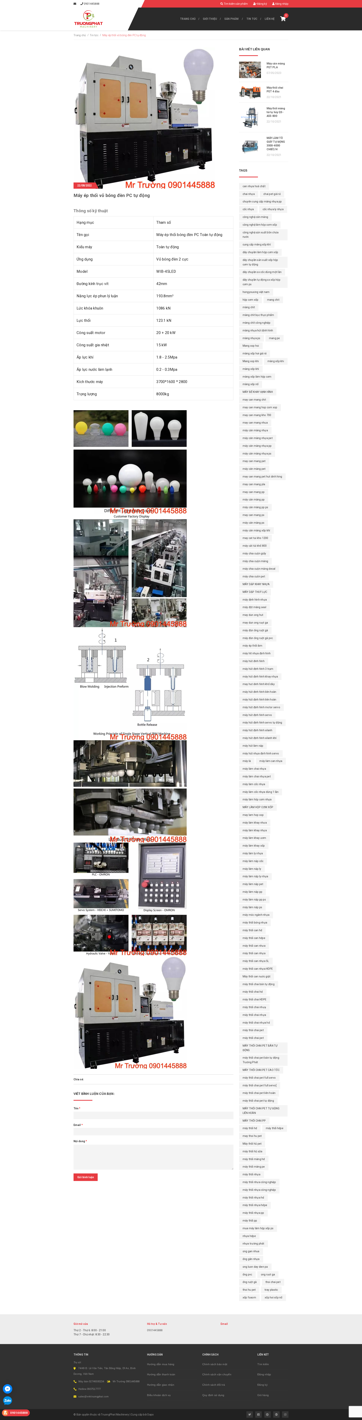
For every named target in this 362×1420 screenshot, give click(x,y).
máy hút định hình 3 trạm (258, 668)
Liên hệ (270, 18)
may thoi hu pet (252, 1135)
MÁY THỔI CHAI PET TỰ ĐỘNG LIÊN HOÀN (261, 1110)
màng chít (249, 307)
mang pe (274, 338)
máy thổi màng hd (254, 1159)
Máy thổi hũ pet (252, 1143)
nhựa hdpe (249, 1236)
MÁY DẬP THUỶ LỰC (255, 591)
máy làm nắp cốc (253, 861)
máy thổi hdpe (274, 1128)
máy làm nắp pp (252, 891)
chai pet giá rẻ (272, 193)
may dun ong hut (253, 614)
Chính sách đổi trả (213, 1384)
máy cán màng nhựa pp (257, 445)
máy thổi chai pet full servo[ (260, 1085)
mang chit (273, 299)
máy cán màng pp (254, 499)
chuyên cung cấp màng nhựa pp (262, 201)
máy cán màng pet (254, 468)
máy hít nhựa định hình (257, 653)
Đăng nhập (281, 3)
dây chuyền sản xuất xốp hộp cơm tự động (260, 262)
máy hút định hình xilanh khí (260, 738)
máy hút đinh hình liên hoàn (259, 691)
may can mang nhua (255, 422)
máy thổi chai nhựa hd (256, 1022)
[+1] (101, 1079)
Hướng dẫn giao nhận (160, 1384)
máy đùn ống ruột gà (255, 630)
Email (78, 1124)
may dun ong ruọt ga (255, 622)
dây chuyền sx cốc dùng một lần (262, 272)
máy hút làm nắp (253, 745)
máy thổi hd (250, 1128)
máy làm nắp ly (252, 868)
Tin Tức (252, 18)
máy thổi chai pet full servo (259, 1077)
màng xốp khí (251, 368)
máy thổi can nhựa (254, 953)
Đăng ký (262, 3)
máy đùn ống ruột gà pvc (258, 638)
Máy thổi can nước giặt (257, 976)
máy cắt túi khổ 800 (255, 545)
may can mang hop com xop (260, 407)
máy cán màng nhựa (255, 430)
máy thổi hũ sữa (252, 1151)
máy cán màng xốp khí (256, 530)
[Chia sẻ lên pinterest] (96, 1079)
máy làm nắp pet (253, 884)
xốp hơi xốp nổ (273, 1297)
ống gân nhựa (251, 1259)
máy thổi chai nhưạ (254, 1007)
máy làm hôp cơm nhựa (257, 799)
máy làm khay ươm (254, 837)
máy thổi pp (250, 1220)
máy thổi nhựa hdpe (255, 1205)
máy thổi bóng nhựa (255, 922)
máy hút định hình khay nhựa (260, 676)
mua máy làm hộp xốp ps (258, 1228)
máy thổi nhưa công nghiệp (259, 1182)
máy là (247, 760)
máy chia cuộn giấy (254, 553)
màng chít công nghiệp (256, 322)
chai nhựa (249, 193)
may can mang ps (254, 515)
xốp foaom (249, 1297)
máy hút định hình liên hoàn (259, 699)
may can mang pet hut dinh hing (262, 476)
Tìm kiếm (263, 1364)
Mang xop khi (251, 361)
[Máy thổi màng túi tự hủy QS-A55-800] (251, 117)
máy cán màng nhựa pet (258, 438)
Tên (77, 1108)
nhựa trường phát (253, 1243)
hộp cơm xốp (250, 299)
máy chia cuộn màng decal (259, 568)
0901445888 (92, 3)
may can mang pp (254, 492)
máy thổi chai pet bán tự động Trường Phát (261, 1060)
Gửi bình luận (85, 1177)
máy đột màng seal (254, 607)
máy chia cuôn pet (254, 576)
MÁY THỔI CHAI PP (254, 1120)
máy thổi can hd (252, 930)
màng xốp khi (276, 361)
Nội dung (80, 1141)
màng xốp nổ (251, 384)
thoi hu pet (249, 1289)
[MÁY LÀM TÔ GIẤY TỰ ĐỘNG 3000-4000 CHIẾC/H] (251, 147)
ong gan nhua (251, 1251)
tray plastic (271, 1289)
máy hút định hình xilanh (257, 730)
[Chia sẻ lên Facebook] (86, 1079)
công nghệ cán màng (255, 216)
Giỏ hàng (263, 1395)
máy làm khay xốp (254, 845)
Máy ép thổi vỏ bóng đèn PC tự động (112, 195)
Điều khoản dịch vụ (159, 1395)
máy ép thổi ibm (252, 645)
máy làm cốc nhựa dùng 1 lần (261, 791)
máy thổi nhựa (251, 1174)
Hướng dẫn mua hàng (160, 1364)
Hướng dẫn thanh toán (161, 1374)
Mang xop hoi (251, 345)
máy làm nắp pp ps (254, 899)
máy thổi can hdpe (254, 938)
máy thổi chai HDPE (255, 999)
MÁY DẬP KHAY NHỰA (256, 584)
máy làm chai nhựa (254, 768)
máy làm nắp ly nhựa (255, 876)
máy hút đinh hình (254, 661)
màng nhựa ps (251, 338)
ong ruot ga (268, 1274)
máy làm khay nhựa (255, 830)
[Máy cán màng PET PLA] (251, 70)
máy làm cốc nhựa (254, 784)
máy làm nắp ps (252, 907)
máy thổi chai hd (253, 991)
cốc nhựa (248, 209)
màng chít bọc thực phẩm (258, 314)
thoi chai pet (273, 1282)
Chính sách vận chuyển (216, 1374)
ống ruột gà (250, 1282)
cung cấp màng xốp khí (257, 244)
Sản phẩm (231, 18)
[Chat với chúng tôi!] (7, 1389)
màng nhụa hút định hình (258, 330)
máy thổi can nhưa (254, 945)
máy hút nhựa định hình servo (261, 753)
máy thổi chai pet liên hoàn (259, 1092)
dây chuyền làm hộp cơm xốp (260, 252)
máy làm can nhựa (270, 760)
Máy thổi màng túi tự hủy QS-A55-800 (276, 112)
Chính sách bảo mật (214, 1364)
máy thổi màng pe (254, 1166)
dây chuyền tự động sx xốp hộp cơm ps (261, 282)
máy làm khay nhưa (255, 822)
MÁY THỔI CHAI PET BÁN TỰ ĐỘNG (260, 1048)
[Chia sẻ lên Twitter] (91, 1079)
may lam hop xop (253, 814)
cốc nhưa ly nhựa (273, 209)
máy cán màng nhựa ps (257, 453)
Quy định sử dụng (213, 1395)
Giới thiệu (210, 18)
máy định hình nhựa (255, 599)
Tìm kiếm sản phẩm (235, 3)
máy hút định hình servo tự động (262, 722)
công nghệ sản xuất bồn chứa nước (261, 234)
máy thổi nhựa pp (253, 1212)
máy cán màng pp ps (255, 507)
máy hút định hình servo (257, 715)
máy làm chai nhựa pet (257, 776)
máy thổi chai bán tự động (259, 984)
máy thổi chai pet (253, 1037)
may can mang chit (254, 399)
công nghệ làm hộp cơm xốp (260, 224)
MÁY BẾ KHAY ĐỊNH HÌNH (258, 391)
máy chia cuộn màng (255, 561)
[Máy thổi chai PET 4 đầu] (251, 92)
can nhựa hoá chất (254, 186)
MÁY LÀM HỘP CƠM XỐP (258, 807)
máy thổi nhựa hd (253, 1197)
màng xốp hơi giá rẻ (255, 353)
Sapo (150, 1414)
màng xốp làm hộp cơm (257, 376)
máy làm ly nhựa (253, 853)
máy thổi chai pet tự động (258, 1100)
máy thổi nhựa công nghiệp (259, 1189)
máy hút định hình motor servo (261, 707)
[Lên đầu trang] (350, 1415)
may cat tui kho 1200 (255, 537)
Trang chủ (188, 18)
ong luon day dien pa (255, 1266)
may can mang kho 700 (257, 415)
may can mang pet (254, 461)
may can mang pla (254, 484)
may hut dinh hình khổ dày (259, 684)
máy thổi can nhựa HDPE (258, 968)
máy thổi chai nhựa (254, 1014)
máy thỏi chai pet (253, 1030)
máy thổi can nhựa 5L (256, 961)
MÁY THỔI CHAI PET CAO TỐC (261, 1069)
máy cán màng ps (254, 522)
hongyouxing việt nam (256, 292)
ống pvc (247, 1274)
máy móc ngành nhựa (256, 914)
